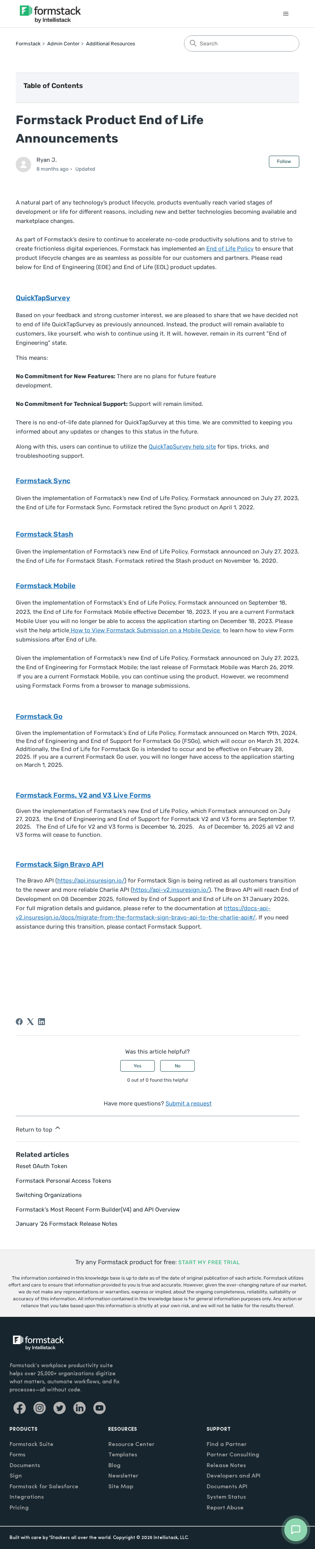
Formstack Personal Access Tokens (63, 1180)
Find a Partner (227, 1445)
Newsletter (123, 1476)
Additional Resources (110, 44)
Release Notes (226, 1466)
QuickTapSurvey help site (182, 446)
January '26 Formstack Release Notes (67, 1223)
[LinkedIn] (41, 1021)
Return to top (35, 1129)
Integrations (27, 1497)
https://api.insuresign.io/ (90, 880)
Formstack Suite (31, 1445)
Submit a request (189, 1103)
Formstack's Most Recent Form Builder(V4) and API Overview (98, 1209)
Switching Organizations (49, 1195)
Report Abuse (225, 1508)
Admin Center (63, 44)
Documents (25, 1466)
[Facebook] (19, 1021)
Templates (122, 1455)
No (178, 1066)
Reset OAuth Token (41, 1166)
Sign (16, 1476)
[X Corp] (30, 1021)
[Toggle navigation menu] (285, 14)
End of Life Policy (230, 248)
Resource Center (131, 1445)
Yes (137, 1066)
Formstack (28, 44)
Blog (114, 1466)
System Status (226, 1497)
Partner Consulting (233, 1455)
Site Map (120, 1487)
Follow (284, 161)
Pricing (19, 1508)
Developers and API (233, 1476)
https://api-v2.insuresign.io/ (171, 889)
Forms (17, 1455)
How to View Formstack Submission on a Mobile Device (145, 630)
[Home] (50, 13)
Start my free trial (209, 1262)
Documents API (227, 1487)
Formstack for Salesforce (44, 1487)
